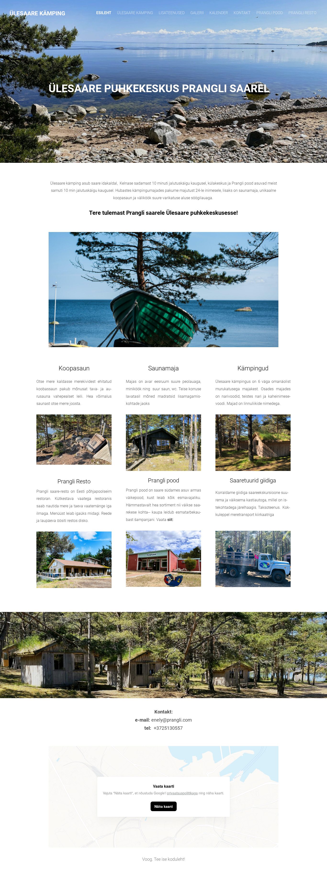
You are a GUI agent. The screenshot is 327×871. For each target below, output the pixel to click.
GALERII (197, 13)
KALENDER (218, 13)
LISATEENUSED (172, 13)
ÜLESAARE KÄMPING (135, 13)
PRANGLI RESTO (302, 13)
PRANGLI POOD (269, 13)
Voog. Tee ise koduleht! (163, 859)
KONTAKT (242, 13)
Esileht (103, 13)
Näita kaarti (163, 806)
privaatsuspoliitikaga (182, 793)
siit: (170, 519)
